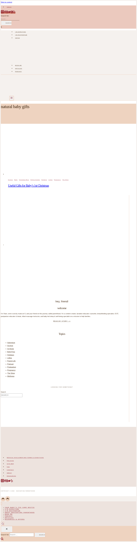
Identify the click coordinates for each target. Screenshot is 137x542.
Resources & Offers (15, 519)
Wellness (10, 376)
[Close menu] (1, 503)
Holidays (44, 179)
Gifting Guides (35, 179)
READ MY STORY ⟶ (62, 321)
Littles (50, 179)
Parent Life (11, 361)
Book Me (18, 65)
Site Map (10, 463)
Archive (10, 179)
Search (3, 392)
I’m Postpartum (21, 34)
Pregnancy (57, 179)
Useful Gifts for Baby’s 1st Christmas (28, 185)
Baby (16, 179)
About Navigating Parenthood (20, 512)
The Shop (65, 179)
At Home (10, 349)
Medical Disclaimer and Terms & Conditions (25, 457)
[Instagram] (2, 13)
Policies (10, 460)
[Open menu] (11, 98)
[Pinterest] (7, 13)
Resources (11, 476)
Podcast (18, 71)
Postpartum (11, 367)
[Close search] (7, 529)
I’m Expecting (20, 31)
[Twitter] (9, 13)
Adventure (11, 343)
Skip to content (6, 2)
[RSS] (12, 13)
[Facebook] (5, 13)
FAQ (8, 466)
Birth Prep (11, 352)
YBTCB (17, 38)
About (9, 7)
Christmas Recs (24, 179)
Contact (10, 469)
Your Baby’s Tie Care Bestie (20, 507)
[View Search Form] (2, 524)
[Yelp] (14, 13)
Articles (18, 68)
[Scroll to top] (3, 499)
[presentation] (67, 152)
